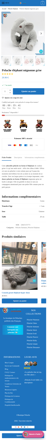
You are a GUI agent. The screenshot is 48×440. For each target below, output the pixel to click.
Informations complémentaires (35, 157)
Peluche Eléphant (13, 9)
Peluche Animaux (21, 227)
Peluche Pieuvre (32, 337)
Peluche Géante (32, 344)
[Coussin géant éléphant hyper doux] (20, 266)
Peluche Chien (32, 323)
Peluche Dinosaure (33, 347)
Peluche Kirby (32, 340)
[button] (8, 74)
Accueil (4, 9)
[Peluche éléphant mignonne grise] (23, 33)
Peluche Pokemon (33, 320)
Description (18, 157)
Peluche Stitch (32, 330)
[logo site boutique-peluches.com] (23, 3)
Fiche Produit (6, 157)
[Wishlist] (34, 246)
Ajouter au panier (28, 91)
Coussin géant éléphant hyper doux (16, 293)
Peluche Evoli (32, 334)
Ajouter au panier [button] (19, 301)
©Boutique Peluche (23, 415)
